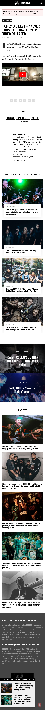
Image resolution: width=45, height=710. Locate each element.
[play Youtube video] (22, 74)
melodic (35, 118)
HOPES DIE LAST (14, 43)
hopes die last (22, 118)
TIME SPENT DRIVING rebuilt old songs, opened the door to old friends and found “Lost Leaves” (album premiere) (23, 699)
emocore (10, 118)
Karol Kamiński (19, 134)
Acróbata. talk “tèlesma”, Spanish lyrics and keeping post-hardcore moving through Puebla (23, 686)
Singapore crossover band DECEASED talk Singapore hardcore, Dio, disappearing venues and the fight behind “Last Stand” (22, 486)
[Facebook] (11, 100)
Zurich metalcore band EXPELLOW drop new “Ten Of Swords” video (21, 251)
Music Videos (7, 21)
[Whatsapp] (24, 100)
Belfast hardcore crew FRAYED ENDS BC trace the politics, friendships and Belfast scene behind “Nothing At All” (21, 525)
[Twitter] (20, 100)
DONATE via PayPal (10, 644)
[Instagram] (21, 160)
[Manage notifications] (39, 705)
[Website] (24, 160)
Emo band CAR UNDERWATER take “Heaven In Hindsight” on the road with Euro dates (22, 290)
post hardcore (22, 122)
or (19, 644)
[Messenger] (15, 100)
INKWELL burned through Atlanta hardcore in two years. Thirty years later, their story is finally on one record (21, 604)
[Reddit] (29, 100)
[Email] (33, 100)
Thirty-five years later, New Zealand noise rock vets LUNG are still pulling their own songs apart (22, 211)
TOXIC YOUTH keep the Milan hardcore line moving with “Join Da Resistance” (21, 328)
